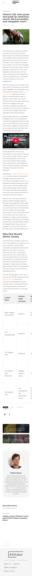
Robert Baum (6, 25)
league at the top (8, 279)
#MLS (12, 407)
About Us (7, 564)
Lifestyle (20, 437)
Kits (10, 427)
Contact (16, 564)
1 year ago (11, 25)
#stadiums (20, 407)
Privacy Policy (9, 571)
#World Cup (7, 409)
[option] (16, 516)
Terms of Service (10, 567)
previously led (12, 488)
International (6, 11)
